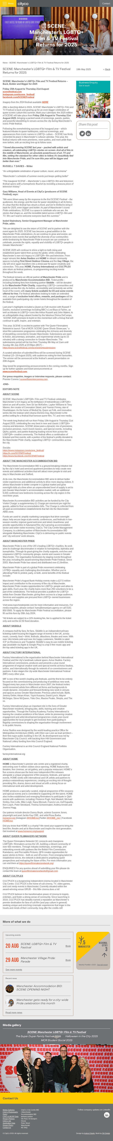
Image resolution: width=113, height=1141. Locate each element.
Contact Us (10, 1098)
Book (68, 946)
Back (107, 69)
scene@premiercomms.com (34, 379)
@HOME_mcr (53, 818)
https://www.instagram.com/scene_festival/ (23, 450)
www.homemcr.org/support (31, 831)
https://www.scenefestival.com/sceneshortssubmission (29, 348)
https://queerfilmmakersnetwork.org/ (36, 863)
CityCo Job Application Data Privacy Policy (9, 1123)
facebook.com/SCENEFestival (18, 97)
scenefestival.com (12, 92)
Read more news (14, 1013)
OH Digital (106, 1133)
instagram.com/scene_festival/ (18, 94)
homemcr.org (9, 818)
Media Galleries (9, 1110)
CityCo (7, 1133)
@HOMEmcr (33, 818)
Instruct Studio (89, 1133)
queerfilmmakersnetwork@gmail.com (40, 871)
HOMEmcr (8, 821)
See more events (14, 970)
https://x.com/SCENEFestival (17, 453)
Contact (106, 3)
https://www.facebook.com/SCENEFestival (23, 456)
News (5, 63)
